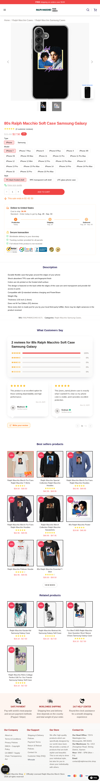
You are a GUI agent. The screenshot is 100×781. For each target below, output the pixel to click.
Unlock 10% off (5, 769)
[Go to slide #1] (43, 106)
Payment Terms (34, 742)
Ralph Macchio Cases (22, 20)
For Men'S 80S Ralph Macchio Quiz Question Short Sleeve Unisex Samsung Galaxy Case (79, 633)
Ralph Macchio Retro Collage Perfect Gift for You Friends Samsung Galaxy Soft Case (20, 677)
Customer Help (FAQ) (37, 756)
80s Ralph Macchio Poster (79, 525)
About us (8, 735)
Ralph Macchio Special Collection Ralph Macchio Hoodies (50, 483)
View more (50, 585)
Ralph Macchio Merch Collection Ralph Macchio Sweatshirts (50, 527)
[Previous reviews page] (77, 426)
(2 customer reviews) (24, 129)
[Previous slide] (8, 62)
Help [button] (95, 778)
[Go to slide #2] (57, 106)
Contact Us (32, 752)
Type (6, 138)
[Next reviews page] (90, 426)
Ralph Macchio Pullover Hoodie (20, 569)
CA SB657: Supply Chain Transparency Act (13, 756)
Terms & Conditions (13, 739)
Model (6, 147)
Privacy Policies (11, 742)
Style (6, 176)
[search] (87, 9)
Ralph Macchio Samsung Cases (50, 20)
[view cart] (95, 9)
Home (7, 20)
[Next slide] (92, 62)
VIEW (20, 475)
